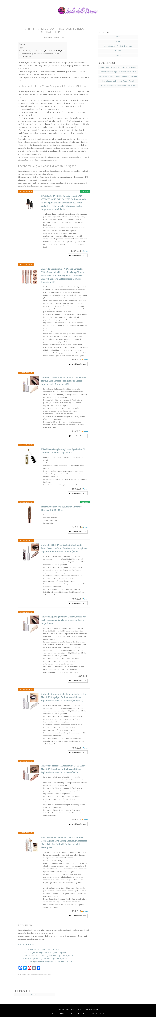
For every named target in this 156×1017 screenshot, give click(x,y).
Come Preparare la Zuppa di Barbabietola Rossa (117, 67)
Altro (118, 37)
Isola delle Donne (78, 10)
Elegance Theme (75, 1009)
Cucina (118, 51)
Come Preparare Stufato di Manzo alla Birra (118, 86)
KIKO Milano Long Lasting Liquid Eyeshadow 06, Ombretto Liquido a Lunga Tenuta (63, 451)
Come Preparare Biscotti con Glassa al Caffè (41, 949)
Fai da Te (118, 55)
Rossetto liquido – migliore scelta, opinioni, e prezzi (44, 952)
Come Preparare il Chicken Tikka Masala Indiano (118, 76)
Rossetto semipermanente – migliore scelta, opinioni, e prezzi (48, 961)
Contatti (34, 995)
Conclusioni (26, 56)
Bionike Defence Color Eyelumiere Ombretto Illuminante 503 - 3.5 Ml (61, 508)
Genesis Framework (84, 1014)
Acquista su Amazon (79, 255)
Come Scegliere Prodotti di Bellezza (38, 975)
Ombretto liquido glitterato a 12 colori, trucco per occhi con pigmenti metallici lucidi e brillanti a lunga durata (63, 620)
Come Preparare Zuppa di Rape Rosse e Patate (118, 72)
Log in (102, 1014)
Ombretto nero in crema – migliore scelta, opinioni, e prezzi (48, 955)
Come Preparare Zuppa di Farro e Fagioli (118, 81)
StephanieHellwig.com (91, 1009)
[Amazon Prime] (84, 251)
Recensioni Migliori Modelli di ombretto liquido (40, 54)
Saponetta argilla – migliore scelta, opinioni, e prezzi (45, 958)
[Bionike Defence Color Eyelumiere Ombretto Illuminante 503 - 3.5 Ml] (29, 514)
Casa (118, 41)
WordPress (95, 1014)
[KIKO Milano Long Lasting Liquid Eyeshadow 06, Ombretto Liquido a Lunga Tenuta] (29, 457)
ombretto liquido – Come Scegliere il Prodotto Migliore (43, 51)
